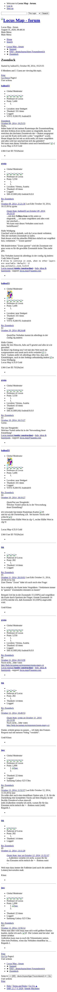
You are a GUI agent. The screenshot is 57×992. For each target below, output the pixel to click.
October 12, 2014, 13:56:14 (13, 928)
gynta (3, 163)
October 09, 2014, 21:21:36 (13, 204)
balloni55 (5, 86)
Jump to (4, 976)
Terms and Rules (19, 986)
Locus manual (17, 268)
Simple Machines (31, 988)
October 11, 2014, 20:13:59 (13, 660)
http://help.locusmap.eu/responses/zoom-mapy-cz (22, 665)
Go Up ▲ (33, 986)
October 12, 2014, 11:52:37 (13, 790)
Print (3, 75)
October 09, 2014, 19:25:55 (13, 123)
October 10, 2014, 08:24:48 (13, 330)
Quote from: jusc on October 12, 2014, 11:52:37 (28, 855)
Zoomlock (5, 121)
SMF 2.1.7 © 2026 (15, 988)
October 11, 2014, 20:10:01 (13, 577)
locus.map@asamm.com (30, 271)
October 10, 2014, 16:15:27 (13, 420)
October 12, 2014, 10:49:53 (13, 713)
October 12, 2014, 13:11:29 (13, 851)
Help (9, 986)
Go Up (4, 956)
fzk (2, 547)
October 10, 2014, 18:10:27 (13, 497)
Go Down (5, 78)
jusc (3, 750)
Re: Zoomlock (7, 199)
